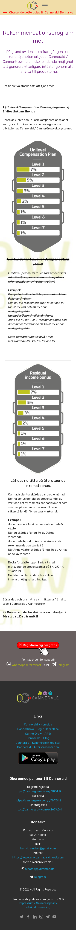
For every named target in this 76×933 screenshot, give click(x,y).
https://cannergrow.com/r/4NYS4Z (38, 800)
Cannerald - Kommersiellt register (38, 742)
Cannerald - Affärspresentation (38, 747)
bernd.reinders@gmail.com (38, 848)
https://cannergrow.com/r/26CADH (38, 809)
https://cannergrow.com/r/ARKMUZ (38, 791)
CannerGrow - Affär (38, 733)
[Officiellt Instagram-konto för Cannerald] (41, 917)
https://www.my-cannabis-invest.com (38, 857)
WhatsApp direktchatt (39, 869)
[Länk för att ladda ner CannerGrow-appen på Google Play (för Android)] (38, 758)
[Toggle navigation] (45, 5)
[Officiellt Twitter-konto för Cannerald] (22, 917)
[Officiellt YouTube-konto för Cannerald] (54, 917)
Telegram (40, 877)
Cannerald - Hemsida (38, 724)
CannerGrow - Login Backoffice (38, 729)
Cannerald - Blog (38, 738)
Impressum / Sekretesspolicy (38, 903)
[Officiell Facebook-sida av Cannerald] (28, 917)
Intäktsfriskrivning (38, 907)
